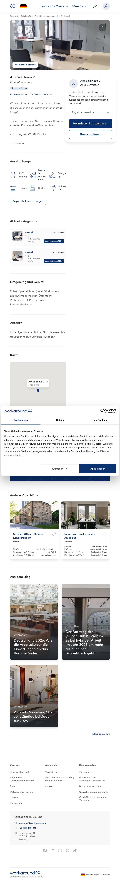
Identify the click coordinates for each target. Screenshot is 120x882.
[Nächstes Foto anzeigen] (105, 45)
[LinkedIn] (52, 850)
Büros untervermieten (90, 786)
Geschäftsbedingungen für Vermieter (93, 798)
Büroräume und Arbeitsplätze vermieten (92, 779)
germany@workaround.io (32, 823)
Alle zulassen (97, 468)
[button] (38, 391)
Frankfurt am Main (23, 82)
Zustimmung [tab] (21, 420)
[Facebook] (45, 850)
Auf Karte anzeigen (18, 94)
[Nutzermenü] (106, 6)
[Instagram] (60, 850)
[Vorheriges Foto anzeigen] (15, 45)
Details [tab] (60, 420)
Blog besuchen (101, 734)
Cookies (14, 798)
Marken (48, 786)
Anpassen (57, 468)
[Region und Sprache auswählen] (26, 6)
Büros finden (80, 6)
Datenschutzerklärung (21, 792)
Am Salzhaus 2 (36, 382)
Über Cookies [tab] (99, 420)
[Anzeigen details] (38, 237)
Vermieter (84, 772)
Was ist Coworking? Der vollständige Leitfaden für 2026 (34, 717)
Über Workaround (19, 772)
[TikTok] (75, 850)
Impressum (16, 803)
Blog (12, 786)
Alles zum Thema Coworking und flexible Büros (60, 779)
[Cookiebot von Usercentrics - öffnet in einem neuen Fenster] (102, 411)
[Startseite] (12, 6)
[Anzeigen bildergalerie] (17, 236)
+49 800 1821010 (27, 828)
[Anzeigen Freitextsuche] (95, 6)
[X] (67, 850)
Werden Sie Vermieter (55, 6)
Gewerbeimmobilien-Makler (94, 792)
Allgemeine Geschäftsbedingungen (22, 779)
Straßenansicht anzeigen (41, 94)
